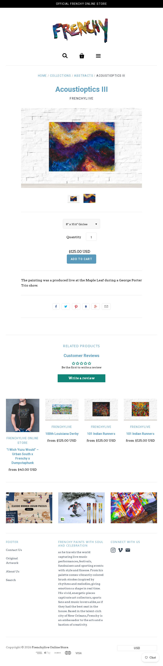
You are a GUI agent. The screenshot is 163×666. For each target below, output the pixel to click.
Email (106, 306)
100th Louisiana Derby (62, 434)
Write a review (81, 378)
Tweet (66, 306)
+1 (95, 306)
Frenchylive (81, 98)
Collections (60, 75)
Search (11, 580)
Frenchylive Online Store (50, 647)
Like (56, 306)
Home (42, 75)
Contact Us (14, 550)
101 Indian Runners (101, 434)
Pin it (76, 306)
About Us (12, 571)
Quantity (73, 237)
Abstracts (83, 75)
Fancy (85, 306)
